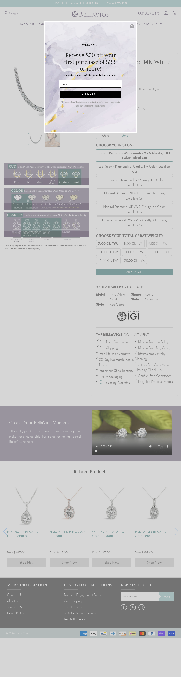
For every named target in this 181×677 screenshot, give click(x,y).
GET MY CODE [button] (90, 94)
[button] (132, 26)
